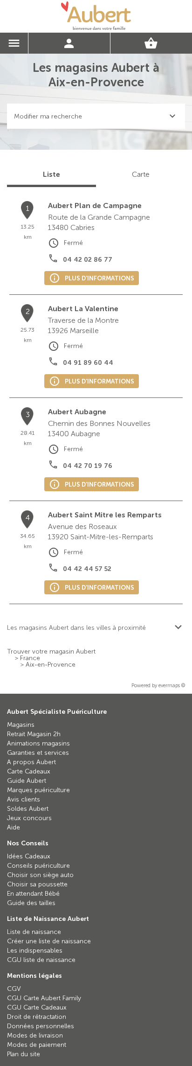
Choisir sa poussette (37, 884)
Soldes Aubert (27, 809)
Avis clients (23, 799)
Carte (141, 174)
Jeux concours (29, 818)
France (30, 658)
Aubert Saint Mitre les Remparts (105, 514)
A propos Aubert (31, 762)
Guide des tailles (31, 903)
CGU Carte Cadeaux (37, 1007)
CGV (14, 989)
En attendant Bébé (33, 894)
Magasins (20, 725)
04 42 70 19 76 (87, 466)
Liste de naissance (34, 932)
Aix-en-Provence (50, 665)
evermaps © (171, 686)
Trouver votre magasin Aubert (51, 651)
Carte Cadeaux (28, 771)
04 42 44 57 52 (87, 569)
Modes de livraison (35, 1035)
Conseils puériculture (38, 866)
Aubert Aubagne (77, 411)
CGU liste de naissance (41, 960)
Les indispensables (34, 951)
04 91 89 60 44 (88, 363)
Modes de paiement (36, 1045)
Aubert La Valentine (83, 308)
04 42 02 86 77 (87, 260)
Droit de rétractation (36, 1017)
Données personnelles (40, 1026)
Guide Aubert (26, 781)
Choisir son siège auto (40, 875)
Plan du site (23, 1054)
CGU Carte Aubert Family (44, 998)
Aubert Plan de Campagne (95, 205)
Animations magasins (38, 743)
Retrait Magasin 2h (34, 734)
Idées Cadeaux (28, 856)
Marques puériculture (38, 790)
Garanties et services (38, 753)
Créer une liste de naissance (49, 941)
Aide (13, 827)
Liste (51, 174)
